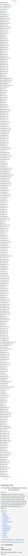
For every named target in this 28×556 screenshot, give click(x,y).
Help (2, 547)
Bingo (4, 514)
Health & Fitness (7, 521)
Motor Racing (7, 526)
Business (5, 516)
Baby (4, 513)
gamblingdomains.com (17, 542)
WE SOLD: (14, 1)
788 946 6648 (8, 545)
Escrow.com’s (4, 504)
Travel (4, 533)
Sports (5, 532)
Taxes (4, 535)
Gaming (5, 520)
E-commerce (6, 518)
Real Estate (6, 530)
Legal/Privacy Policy (6, 549)
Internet (5, 525)
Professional (6, 528)
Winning (5, 537)
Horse (5, 523)
